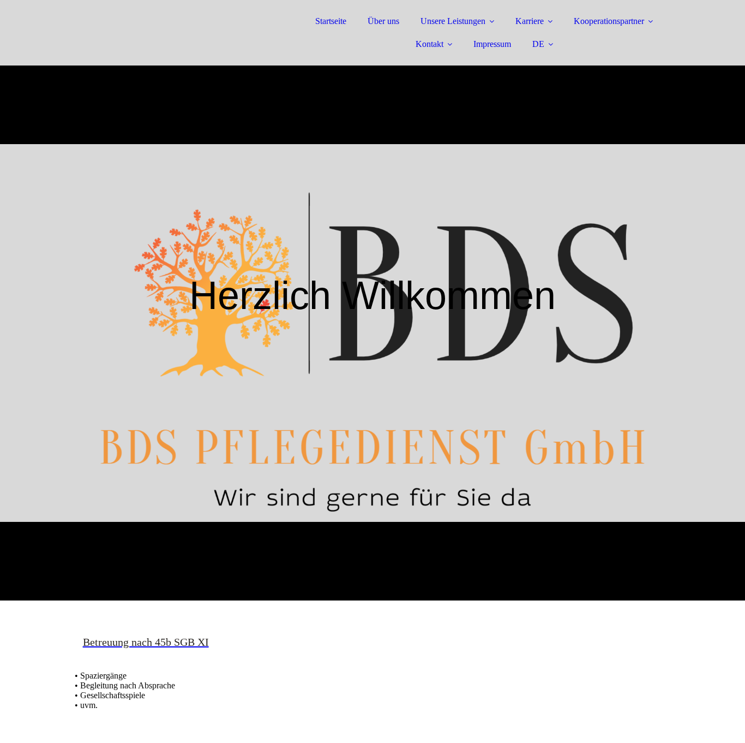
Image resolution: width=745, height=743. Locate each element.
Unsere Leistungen (452, 21)
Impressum (492, 44)
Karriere (529, 21)
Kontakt (429, 44)
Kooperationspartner (609, 21)
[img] (170, 38)
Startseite (330, 21)
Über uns (383, 21)
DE (538, 44)
